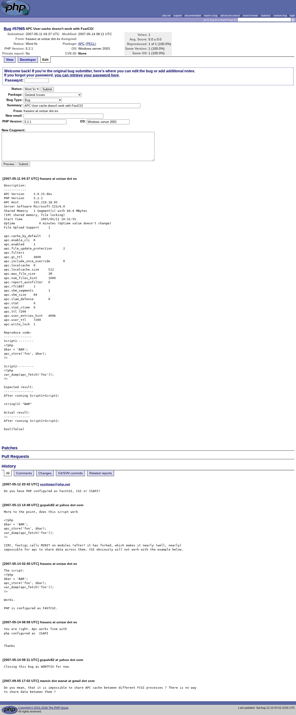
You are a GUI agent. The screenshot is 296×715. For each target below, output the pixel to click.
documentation (193, 15)
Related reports (100, 473)
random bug (280, 15)
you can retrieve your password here (87, 75)
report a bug (211, 15)
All (7, 473)
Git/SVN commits (70, 473)
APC (81, 44)
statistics (266, 15)
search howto (250, 15)
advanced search (230, 15)
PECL (91, 44)
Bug (7, 28)
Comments (24, 473)
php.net (166, 15)
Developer (28, 59)
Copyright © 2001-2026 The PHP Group (43, 707)
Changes (45, 473)
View (9, 59)
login (292, 15)
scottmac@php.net (55, 484)
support (177, 15)
